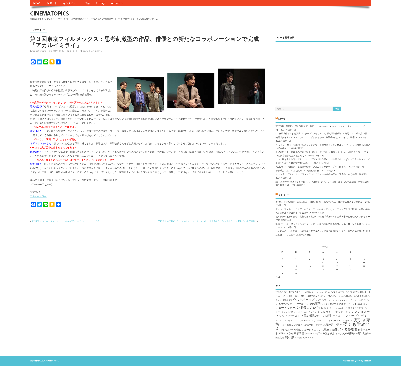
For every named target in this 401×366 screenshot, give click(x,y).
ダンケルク (351, 308)
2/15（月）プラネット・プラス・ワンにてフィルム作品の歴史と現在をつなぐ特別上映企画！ (322, 174)
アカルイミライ (38, 196)
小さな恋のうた (288, 329)
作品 (87, 3)
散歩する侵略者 (346, 329)
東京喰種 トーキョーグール (309, 333)
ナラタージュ (342, 312)
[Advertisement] (323, 71)
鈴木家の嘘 (359, 333)
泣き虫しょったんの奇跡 (339, 333)
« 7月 (278, 276)
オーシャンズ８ (335, 300)
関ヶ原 (289, 337)
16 (282, 266)
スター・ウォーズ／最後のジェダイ (298, 307)
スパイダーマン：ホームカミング (334, 308)
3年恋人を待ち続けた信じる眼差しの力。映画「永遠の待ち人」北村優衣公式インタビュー (320, 201)
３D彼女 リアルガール (304, 337)
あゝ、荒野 (288, 296)
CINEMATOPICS (49, 13)
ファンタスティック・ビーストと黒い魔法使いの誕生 (323, 313)
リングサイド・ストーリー (325, 320)
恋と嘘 (332, 330)
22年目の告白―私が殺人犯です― (290, 292)
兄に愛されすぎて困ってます (308, 324)
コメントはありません (92, 51)
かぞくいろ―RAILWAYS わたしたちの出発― (334, 295)
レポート (52, 3)
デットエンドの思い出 (287, 312)
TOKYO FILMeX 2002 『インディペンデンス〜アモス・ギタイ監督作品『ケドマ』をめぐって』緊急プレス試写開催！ (207, 221)
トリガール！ (302, 312)
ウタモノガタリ (321, 300)
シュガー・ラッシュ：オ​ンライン (355, 300)
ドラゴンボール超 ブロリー (321, 311)
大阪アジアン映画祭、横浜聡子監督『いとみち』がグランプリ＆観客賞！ (312, 166)
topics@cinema (39, 51)
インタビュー (70, 3)
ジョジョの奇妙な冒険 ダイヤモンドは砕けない (344, 303)
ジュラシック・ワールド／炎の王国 (298, 303)
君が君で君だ (333, 325)
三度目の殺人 (286, 324)
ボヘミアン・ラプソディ (349, 315)
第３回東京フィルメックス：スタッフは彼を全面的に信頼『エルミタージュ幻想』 (66, 221)
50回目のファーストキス (314, 292)
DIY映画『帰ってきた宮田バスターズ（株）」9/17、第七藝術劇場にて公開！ (313, 133)
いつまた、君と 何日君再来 (304, 296)
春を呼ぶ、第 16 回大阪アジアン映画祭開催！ (298, 170)
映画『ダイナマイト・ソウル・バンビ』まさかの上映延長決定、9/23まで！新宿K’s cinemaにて (323, 137)
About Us (116, 3)
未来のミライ (286, 333)
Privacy (100, 3)
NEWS (36, 3)
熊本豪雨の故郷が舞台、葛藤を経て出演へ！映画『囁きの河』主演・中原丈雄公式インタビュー (323, 216)
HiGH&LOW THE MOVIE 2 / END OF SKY (339, 292)
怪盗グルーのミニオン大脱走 (313, 329)
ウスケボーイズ (304, 299)
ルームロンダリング (345, 320)
